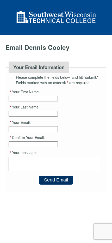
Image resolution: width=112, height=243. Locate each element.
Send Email (56, 180)
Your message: (23, 152)
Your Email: (20, 122)
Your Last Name (24, 107)
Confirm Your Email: (27, 137)
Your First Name (24, 91)
